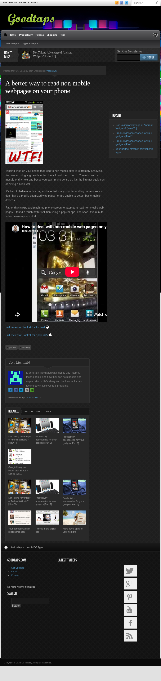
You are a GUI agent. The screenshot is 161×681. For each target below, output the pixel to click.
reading (26, 347)
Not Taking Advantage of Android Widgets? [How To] (52, 54)
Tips (63, 35)
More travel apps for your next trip (73, 530)
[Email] (32, 390)
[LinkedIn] (21, 390)
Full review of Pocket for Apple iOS (27, 335)
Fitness (40, 35)
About (22, 3)
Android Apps (12, 43)
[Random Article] (155, 36)
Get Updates (10, 3)
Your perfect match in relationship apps (19, 530)
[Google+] (27, 390)
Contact (33, 3)
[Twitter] (10, 390)
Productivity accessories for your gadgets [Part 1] (73, 439)
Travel (13, 35)
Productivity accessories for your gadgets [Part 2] (46, 439)
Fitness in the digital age (45, 530)
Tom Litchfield (32, 397)
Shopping (52, 35)
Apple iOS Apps (30, 43)
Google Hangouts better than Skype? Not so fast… (18, 470)
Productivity (26, 35)
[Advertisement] (135, 87)
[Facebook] (16, 390)
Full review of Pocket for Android (25, 327)
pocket (12, 347)
